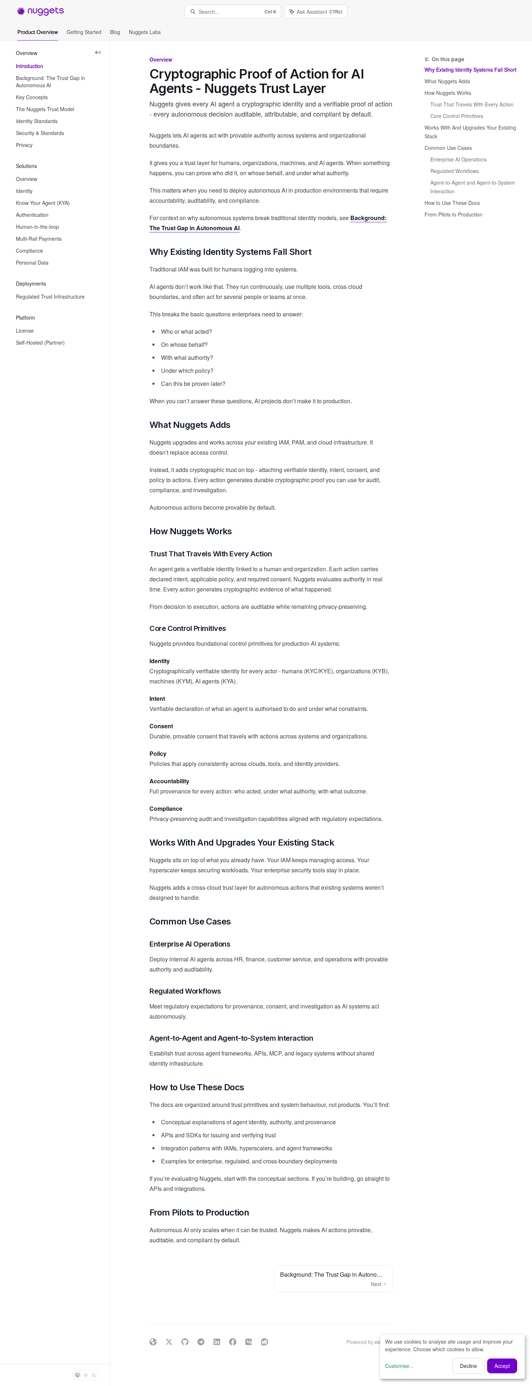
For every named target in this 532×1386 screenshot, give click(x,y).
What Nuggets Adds (447, 81)
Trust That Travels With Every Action (472, 104)
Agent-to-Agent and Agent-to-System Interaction (473, 187)
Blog (115, 31)
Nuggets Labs (145, 31)
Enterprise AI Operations (458, 159)
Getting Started (84, 31)
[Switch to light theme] (85, 1375)
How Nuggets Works (448, 92)
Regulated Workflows (454, 170)
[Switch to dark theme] (94, 1375)
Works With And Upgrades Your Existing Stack (470, 132)
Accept (502, 1365)
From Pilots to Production (453, 214)
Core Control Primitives (456, 115)
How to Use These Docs (452, 202)
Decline (468, 1365)
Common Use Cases (448, 147)
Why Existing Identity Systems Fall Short (470, 69)
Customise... (399, 1365)
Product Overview (37, 31)
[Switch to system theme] (77, 1375)
